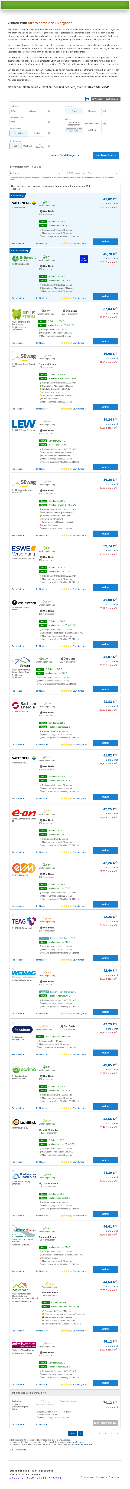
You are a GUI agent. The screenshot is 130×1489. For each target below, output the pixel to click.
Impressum (101, 1477)
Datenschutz (114, 1477)
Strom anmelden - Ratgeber (50, 23)
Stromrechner (87, 1477)
